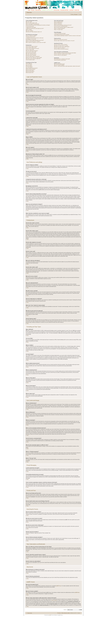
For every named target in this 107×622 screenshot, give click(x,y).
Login (80, 14)
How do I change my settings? (31, 35)
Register (76, 14)
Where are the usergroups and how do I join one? (62, 25)
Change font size (80, 12)
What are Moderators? (58, 22)
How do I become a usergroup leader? (61, 26)
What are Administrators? (58, 21)
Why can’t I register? (29, 30)
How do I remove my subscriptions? (60, 55)
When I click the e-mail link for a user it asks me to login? (36, 42)
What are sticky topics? (30, 70)
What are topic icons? (29, 72)
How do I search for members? (59, 47)
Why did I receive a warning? (31, 55)
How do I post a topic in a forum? (31, 46)
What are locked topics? (30, 71)
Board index (29, 12)
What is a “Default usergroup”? (59, 28)
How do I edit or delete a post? (31, 47)
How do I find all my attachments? (60, 60)
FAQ (72, 14)
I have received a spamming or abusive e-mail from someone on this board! (67, 35)
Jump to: (65, 609)
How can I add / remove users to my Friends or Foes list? (64, 40)
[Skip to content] (53, 4)
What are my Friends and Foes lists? (60, 39)
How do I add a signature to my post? (32, 48)
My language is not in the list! (31, 39)
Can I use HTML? (29, 64)
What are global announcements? (32, 68)
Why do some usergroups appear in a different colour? (63, 27)
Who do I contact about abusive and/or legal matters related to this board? (67, 66)
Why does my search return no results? (61, 45)
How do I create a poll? (30, 49)
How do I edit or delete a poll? (31, 51)
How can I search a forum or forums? (60, 44)
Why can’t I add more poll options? (32, 50)
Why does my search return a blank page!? (61, 46)
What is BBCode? (29, 63)
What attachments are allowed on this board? (62, 58)
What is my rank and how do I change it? (33, 41)
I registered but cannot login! (31, 27)
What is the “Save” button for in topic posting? (34, 57)
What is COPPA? (29, 29)
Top (27, 84)
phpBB (50, 615)
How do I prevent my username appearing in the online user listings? (38, 25)
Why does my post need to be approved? (33, 58)
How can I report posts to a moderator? (33, 56)
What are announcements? (30, 69)
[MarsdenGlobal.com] (25, 0)
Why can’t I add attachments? (31, 54)
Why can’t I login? (29, 21)
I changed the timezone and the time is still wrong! (34, 37)
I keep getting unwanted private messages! (61, 34)
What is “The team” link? (58, 29)
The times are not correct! (30, 36)
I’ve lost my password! (30, 26)
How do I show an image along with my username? (35, 40)
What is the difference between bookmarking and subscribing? (65, 52)
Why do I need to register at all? (31, 22)
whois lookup (54, 600)
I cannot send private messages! (60, 33)
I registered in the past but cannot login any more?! (35, 28)
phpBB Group (58, 585)
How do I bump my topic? (30, 59)
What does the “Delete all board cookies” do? (34, 31)
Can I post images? (29, 66)
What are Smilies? (29, 65)
